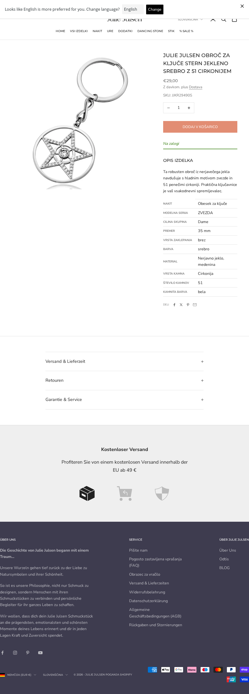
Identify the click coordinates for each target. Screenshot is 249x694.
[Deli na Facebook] (174, 305)
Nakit (97, 31)
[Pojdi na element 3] (162, 493)
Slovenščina (188, 19)
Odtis (224, 559)
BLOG (224, 568)
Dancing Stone (150, 31)
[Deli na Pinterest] (188, 305)
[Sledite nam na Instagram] (15, 652)
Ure (110, 31)
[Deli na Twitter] (181, 305)
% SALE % (186, 31)
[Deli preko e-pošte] (195, 305)
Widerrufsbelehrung (147, 592)
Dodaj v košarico (200, 126)
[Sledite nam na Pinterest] (27, 652)
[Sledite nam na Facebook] (2, 652)
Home (60, 31)
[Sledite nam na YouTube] (40, 652)
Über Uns (227, 550)
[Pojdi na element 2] (124, 493)
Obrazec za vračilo (144, 574)
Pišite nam (138, 550)
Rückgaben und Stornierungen (155, 625)
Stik (171, 31)
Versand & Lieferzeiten (149, 583)
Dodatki (125, 31)
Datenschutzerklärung (148, 601)
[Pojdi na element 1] (87, 493)
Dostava (195, 87)
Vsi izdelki (79, 31)
